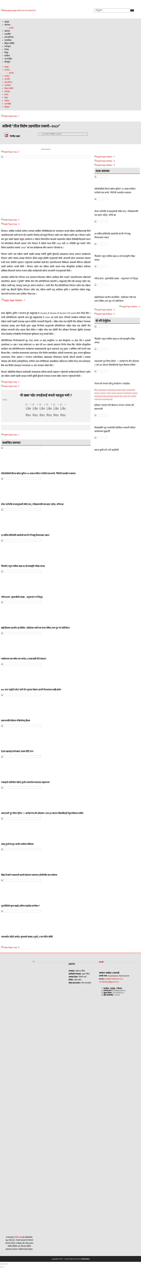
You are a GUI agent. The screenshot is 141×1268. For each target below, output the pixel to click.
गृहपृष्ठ (6, 22)
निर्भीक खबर (18, 1237)
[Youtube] (115, 966)
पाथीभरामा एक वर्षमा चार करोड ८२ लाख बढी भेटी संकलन (23, 659)
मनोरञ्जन (7, 46)
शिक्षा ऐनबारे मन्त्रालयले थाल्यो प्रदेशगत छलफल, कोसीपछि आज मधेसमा (29, 875)
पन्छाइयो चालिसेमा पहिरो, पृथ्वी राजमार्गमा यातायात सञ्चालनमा (25, 782)
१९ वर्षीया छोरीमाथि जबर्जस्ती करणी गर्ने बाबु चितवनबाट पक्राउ (25, 535)
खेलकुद (7, 62)
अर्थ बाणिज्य (8, 37)
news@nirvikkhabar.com (113, 978)
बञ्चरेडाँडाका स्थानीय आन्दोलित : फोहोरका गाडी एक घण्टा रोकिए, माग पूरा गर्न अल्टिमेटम (35, 628)
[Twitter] (108, 966)
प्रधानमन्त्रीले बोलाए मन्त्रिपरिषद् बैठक (15, 721)
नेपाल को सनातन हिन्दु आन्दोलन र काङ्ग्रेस (112, 384)
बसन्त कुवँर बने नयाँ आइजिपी (106, 450)
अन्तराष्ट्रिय (8, 59)
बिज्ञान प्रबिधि (9, 43)
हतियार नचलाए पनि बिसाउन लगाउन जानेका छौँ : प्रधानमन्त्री (114, 407)
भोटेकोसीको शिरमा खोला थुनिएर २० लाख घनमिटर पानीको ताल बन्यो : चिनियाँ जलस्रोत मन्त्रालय (38, 473)
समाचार (7, 25)
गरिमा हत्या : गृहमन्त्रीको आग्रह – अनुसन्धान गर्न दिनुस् (22, 597)
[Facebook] (102, 966)
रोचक (6, 49)
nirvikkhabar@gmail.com (109, 981)
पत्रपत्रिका (8, 40)
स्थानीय (11, 28)
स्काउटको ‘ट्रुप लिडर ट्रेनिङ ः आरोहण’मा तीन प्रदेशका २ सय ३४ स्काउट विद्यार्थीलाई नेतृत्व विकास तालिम (42, 813)
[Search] (132, 10)
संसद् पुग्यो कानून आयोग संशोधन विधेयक (17, 844)
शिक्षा (6, 52)
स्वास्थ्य (7, 31)
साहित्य (7, 55)
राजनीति (7, 34)
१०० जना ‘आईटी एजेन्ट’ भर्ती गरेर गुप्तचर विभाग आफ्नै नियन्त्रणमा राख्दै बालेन (31, 690)
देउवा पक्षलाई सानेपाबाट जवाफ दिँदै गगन (17, 751)
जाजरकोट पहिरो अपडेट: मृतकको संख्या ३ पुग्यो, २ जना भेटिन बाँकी (27, 937)
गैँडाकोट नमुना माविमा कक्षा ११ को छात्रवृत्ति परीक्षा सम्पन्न (23, 566)
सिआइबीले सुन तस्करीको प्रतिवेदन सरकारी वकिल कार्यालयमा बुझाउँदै (114, 429)
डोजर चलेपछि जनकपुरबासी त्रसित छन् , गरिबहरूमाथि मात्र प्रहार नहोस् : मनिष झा (32, 504)
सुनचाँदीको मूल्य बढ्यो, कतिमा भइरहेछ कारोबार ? (20, 906)
